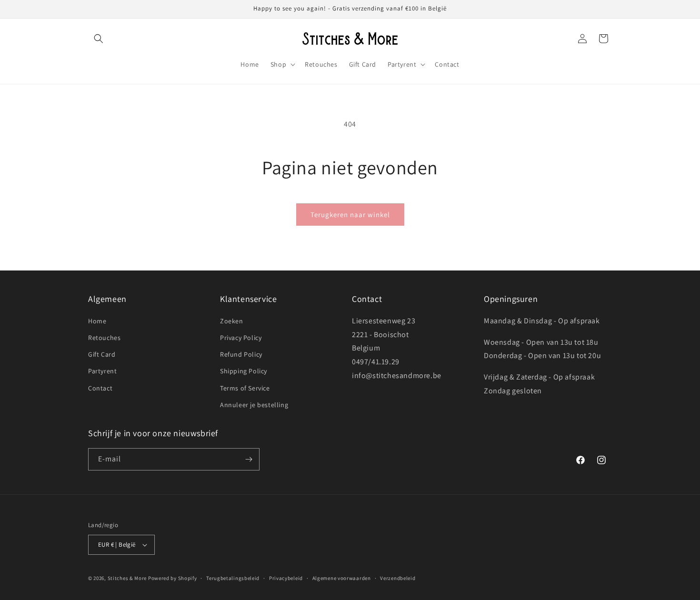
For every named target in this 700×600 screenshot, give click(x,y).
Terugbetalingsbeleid (233, 578)
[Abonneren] (248, 459)
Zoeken (231, 321)
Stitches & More (127, 578)
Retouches (104, 337)
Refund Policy (241, 354)
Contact (100, 388)
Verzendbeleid (397, 578)
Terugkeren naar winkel (350, 214)
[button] (98, 38)
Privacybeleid (286, 578)
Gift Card (101, 354)
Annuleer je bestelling (254, 404)
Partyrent (102, 371)
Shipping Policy (243, 371)
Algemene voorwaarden (341, 578)
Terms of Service (245, 388)
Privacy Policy (240, 337)
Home (97, 321)
